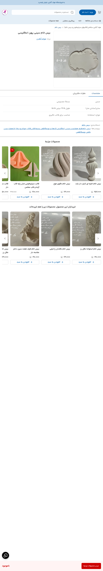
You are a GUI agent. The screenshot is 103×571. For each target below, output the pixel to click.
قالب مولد (26, 128)
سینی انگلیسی (63, 128)
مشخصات (96, 93)
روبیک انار (17, 128)
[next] (5, 173)
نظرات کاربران (79, 93)
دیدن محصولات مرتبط (91, 566)
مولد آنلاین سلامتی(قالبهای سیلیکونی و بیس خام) (82, 27)
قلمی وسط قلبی (38, 128)
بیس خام (58, 27)
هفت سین (8, 128)
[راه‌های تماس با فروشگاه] (5, 555)
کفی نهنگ (85, 132)
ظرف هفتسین (76, 128)
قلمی (78, 132)
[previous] (98, 173)
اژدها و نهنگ (50, 128)
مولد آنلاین (41, 39)
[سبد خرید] (99, 12)
